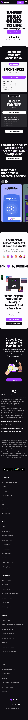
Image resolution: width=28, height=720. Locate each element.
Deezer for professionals (9, 651)
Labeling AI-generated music (10, 567)
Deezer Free (14, 96)
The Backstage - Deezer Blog (10, 593)
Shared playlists (6, 553)
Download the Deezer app (9, 482)
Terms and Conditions (8, 669)
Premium (14, 64)
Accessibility (5, 691)
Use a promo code (7, 495)
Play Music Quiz (6, 558)
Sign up (20, 2)
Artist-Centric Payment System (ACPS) (13, 624)
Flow (3, 526)
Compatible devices (8, 562)
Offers (4, 486)
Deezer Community (7, 598)
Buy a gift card (6, 500)
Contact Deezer (6, 509)
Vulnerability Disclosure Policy (10, 687)
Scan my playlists (14, 380)
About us (4, 615)
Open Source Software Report (10, 682)
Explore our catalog (14, 158)
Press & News (6, 620)
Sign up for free (14, 32)
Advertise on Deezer (8, 647)
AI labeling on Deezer (8, 607)
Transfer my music (14, 323)
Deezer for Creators (8, 633)
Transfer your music (7, 535)
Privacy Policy (6, 673)
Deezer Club (5, 602)
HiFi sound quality (7, 549)
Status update (6, 513)
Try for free (14, 77)
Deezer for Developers (8, 638)
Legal (3, 664)
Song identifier (6, 531)
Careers (4, 656)
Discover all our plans (14, 131)
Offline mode (6, 544)
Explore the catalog (7, 580)
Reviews (4, 491)
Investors (4, 642)
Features (4, 522)
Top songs (5, 584)
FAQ (3, 504)
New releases (6, 589)
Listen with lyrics (7, 540)
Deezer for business (7, 629)
